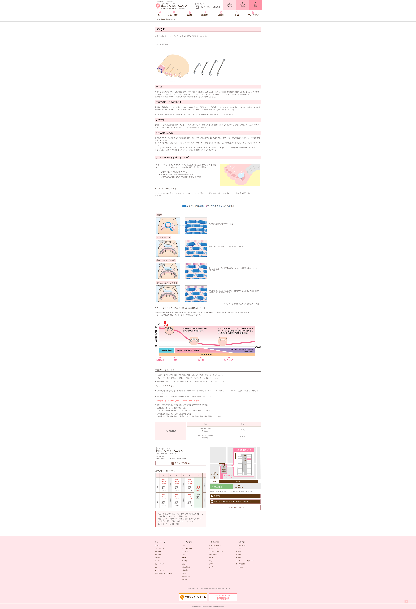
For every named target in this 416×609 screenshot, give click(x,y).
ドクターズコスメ (253, 15)
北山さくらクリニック (174, 5)
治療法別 (220, 15)
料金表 (237, 15)
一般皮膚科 (189, 15)
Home (160, 15)
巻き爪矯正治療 (162, 44)
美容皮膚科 (204, 15)
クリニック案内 (173, 15)
